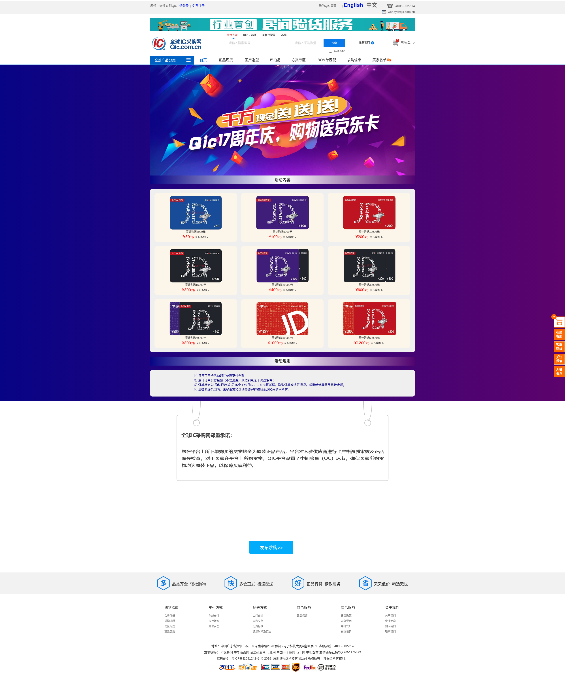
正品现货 (226, 60)
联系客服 (169, 631)
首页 (203, 60)
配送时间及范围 (262, 631)
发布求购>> (271, 547)
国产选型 (252, 60)
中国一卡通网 (286, 652)
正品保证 (302, 615)
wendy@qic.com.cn (401, 11)
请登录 (184, 6)
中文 (372, 5)
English (353, 5)
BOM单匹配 (327, 60)
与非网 (300, 652)
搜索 (334, 43)
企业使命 (390, 621)
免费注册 (198, 6)
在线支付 (214, 615)
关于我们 (390, 615)
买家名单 (379, 60)
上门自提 (258, 615)
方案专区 (299, 60)
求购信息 (354, 60)
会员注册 (169, 615)
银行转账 (214, 621)
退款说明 (346, 621)
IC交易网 (226, 652)
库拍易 (275, 60)
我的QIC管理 (328, 6)
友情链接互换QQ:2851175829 (340, 652)
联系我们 (390, 631)
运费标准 (258, 626)
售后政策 (346, 615)
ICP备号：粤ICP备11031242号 (238, 658)
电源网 (271, 652)
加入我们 (390, 626)
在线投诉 (346, 631)
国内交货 (258, 621)
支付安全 (214, 626)
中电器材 (312, 652)
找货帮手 (365, 42)
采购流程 (169, 621)
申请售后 (346, 626)
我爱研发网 (258, 652)
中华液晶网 (241, 652)
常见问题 (169, 626)
